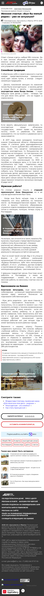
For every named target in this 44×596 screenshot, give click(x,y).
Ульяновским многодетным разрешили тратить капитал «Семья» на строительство (19, 376)
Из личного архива (8, 54)
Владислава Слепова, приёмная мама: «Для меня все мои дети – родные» (21, 402)
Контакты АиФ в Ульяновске (15, 508)
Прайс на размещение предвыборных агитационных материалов (19, 514)
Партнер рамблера (31, 585)
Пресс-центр (31, 498)
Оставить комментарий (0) (22, 424)
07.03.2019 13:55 (6, 9)
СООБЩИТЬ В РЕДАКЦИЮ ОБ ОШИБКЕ (18, 518)
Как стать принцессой (15, 408)
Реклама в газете (9, 501)
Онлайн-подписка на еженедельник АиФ (21, 505)
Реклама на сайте (10, 510)
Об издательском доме (12, 498)
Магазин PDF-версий (28, 501)
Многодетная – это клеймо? (18, 406)
